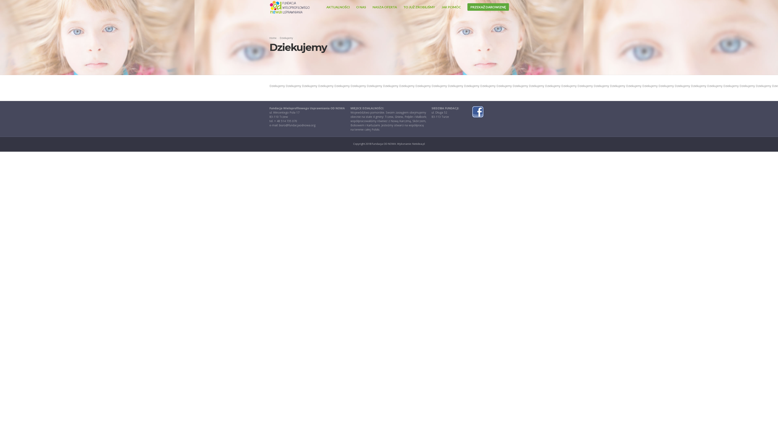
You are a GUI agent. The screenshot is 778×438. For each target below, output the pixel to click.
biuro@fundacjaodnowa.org (297, 125)
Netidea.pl (418, 144)
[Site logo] (289, 7)
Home (273, 38)
